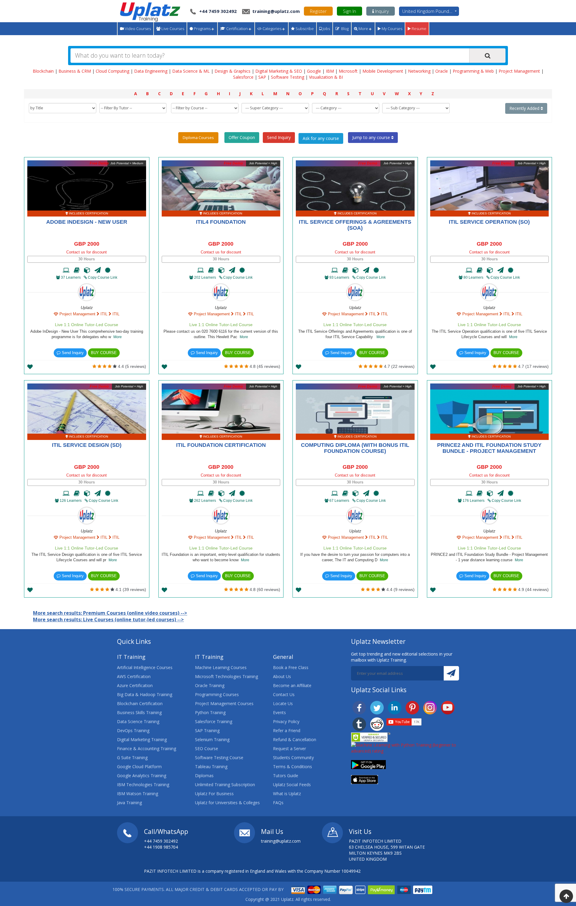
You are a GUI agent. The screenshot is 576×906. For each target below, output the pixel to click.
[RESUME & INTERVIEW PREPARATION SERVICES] (97, 270)
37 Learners (71, 277)
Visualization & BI (326, 77)
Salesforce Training (213, 721)
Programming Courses (217, 694)
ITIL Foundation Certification (221, 445)
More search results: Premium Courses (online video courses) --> (110, 613)
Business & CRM (74, 71)
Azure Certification (135, 685)
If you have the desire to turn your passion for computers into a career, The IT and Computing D (355, 557)
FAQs (278, 802)
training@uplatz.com (275, 11)
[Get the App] (368, 764)
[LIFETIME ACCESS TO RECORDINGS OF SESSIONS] (66, 270)
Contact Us (284, 694)
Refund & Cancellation (294, 739)
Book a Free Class (290, 667)
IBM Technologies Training (143, 784)
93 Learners (339, 277)
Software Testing (287, 77)
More (363, 28)
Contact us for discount (86, 252)
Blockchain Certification (140, 703)
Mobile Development (382, 71)
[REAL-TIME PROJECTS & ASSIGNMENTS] (87, 270)
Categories (271, 28)
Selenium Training (212, 739)
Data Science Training (138, 721)
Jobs (326, 28)
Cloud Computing (112, 71)
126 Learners (70, 500)
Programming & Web (473, 71)
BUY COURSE (104, 352)
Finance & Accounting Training (146, 748)
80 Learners (473, 277)
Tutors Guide (285, 775)
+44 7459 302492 (218, 11)
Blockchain (43, 71)
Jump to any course (371, 137)
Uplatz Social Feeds (292, 784)
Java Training (129, 802)
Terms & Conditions (292, 766)
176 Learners (473, 500)
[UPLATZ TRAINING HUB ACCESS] (77, 270)
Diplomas (204, 775)
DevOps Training (133, 730)
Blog (344, 28)
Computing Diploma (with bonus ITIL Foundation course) (355, 448)
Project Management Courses (224, 703)
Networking (419, 71)
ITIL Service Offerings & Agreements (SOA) (355, 225)
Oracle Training (209, 685)
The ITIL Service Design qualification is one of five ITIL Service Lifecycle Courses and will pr (87, 557)
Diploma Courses (198, 137)
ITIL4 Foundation (221, 222)
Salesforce (243, 77)
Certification (236, 28)
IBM (330, 71)
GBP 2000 (86, 244)
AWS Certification (134, 676)
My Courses (391, 28)
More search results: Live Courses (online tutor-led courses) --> (108, 619)
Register (318, 11)
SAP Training (207, 730)
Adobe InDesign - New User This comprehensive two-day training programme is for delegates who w (86, 334)
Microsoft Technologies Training (226, 676)
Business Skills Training (139, 712)
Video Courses (137, 28)
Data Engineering (150, 71)
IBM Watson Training (137, 793)
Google (314, 71)
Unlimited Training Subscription (225, 784)
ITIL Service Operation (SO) (489, 222)
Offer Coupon (242, 137)
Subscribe (304, 28)
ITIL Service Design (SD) (87, 445)
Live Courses (172, 28)
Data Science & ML (191, 71)
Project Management (519, 71)
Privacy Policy (286, 721)
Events (279, 712)
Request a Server (289, 748)
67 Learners (339, 500)
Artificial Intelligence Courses (144, 667)
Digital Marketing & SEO (278, 71)
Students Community (293, 757)
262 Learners (205, 500)
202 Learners (205, 277)
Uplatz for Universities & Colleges (227, 802)
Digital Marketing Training (142, 739)
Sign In (349, 11)
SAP (262, 77)
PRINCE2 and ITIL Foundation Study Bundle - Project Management (489, 448)
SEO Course (206, 748)
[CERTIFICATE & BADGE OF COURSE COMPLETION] (107, 270)
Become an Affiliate (292, 685)
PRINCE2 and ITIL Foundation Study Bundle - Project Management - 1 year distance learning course (489, 557)
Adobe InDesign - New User (86, 222)
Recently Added (525, 108)
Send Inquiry (279, 137)
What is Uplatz (287, 793)
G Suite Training (132, 757)
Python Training (210, 712)
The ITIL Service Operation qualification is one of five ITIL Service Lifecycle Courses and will (489, 334)
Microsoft (348, 71)
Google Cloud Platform (139, 766)
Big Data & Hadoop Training (144, 694)
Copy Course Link (102, 277)
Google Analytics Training (141, 775)
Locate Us (283, 703)
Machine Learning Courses (221, 667)
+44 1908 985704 (161, 847)
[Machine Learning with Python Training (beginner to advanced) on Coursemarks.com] (405, 747)
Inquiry (381, 11)
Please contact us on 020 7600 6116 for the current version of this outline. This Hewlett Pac (221, 334)
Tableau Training (211, 766)
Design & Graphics (232, 71)
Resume (418, 28)
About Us (282, 676)
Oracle (441, 71)
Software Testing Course (219, 757)
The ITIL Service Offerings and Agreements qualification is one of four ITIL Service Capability (355, 334)
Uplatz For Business (214, 793)
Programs (202, 28)
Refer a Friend (286, 730)
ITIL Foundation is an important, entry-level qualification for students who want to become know (221, 557)
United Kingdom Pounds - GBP (430, 11)
